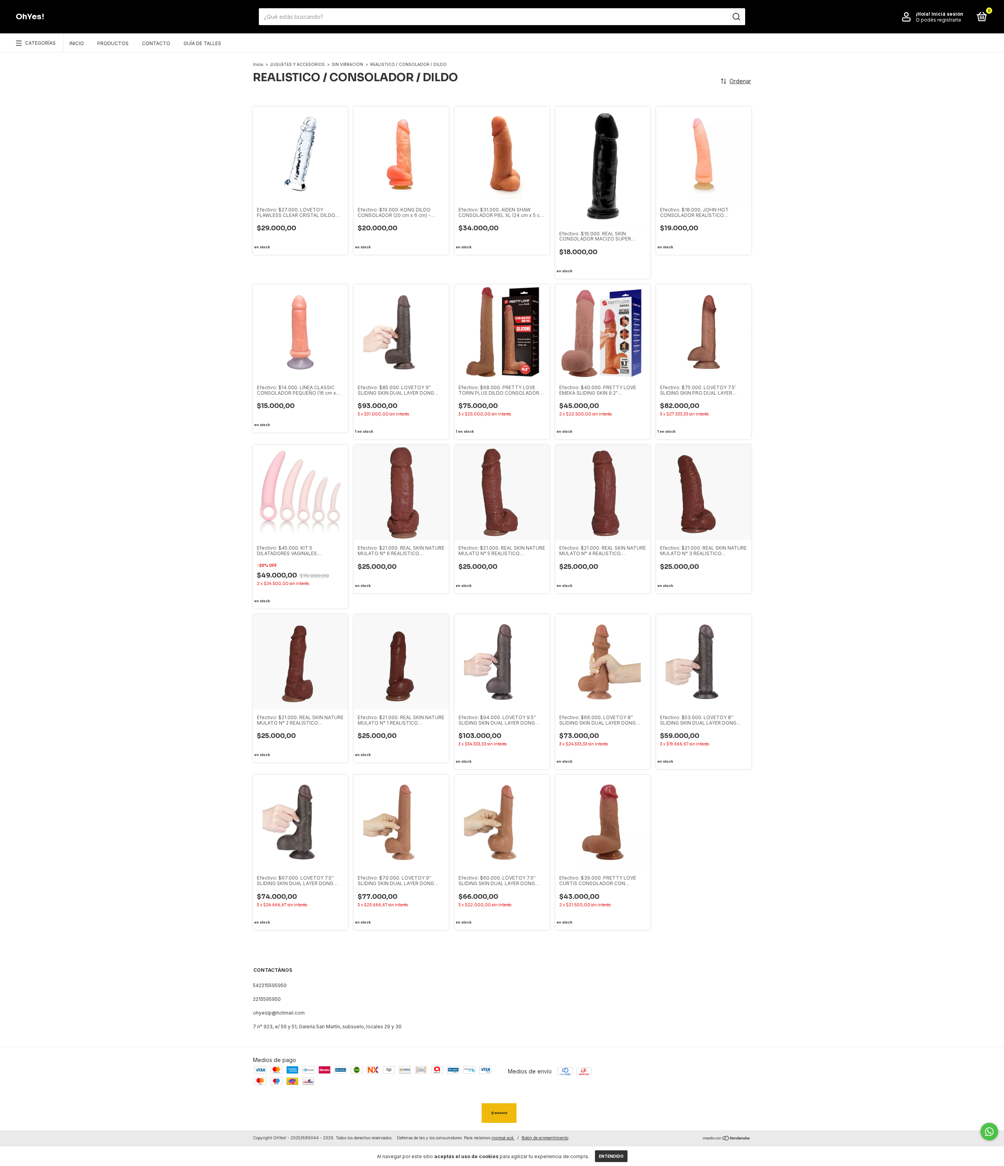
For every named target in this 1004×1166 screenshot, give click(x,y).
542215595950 (270, 985)
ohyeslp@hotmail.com (279, 1013)
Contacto (156, 43)
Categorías (40, 43)
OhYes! (30, 17)
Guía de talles (202, 43)
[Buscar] (735, 17)
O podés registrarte (938, 20)
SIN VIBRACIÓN (347, 64)
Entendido (611, 1156)
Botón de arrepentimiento (545, 1137)
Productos (113, 43)
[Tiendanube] (726, 1138)
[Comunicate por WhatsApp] (989, 1131)
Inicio (76, 43)
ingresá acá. (503, 1137)
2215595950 (267, 999)
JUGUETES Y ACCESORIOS (297, 64)
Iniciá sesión (947, 14)
